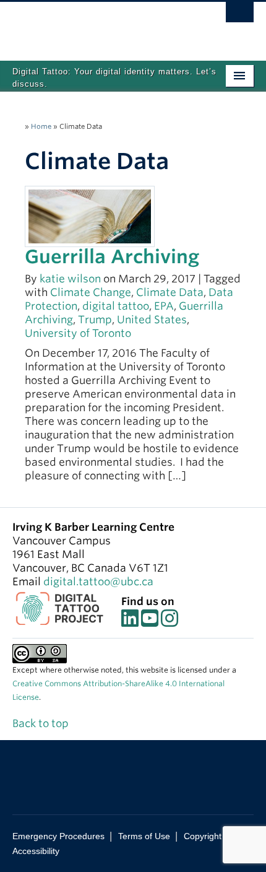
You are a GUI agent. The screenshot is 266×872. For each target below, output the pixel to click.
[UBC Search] (240, 15)
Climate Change (90, 292)
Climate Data (170, 292)
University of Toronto (78, 333)
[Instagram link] (169, 622)
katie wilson (70, 278)
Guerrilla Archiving (112, 256)
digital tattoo (115, 306)
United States (152, 319)
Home (41, 126)
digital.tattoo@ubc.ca (98, 581)
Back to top (41, 723)
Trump (95, 319)
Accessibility (35, 851)
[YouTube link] (149, 622)
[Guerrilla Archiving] (90, 215)
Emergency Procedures (58, 836)
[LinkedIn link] (130, 622)
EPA (164, 306)
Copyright (202, 836)
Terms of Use (144, 836)
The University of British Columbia (96, 25)
